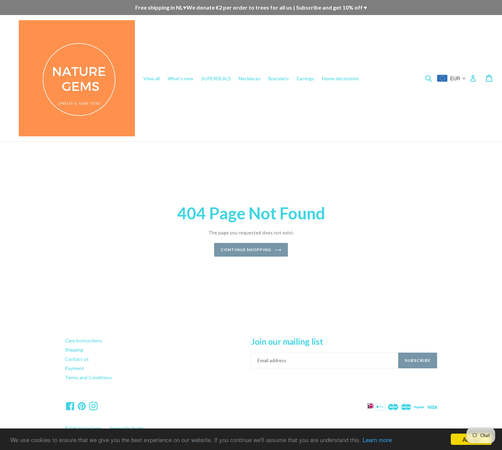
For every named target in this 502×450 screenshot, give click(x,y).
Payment (74, 368)
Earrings (305, 78)
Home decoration (340, 78)
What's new (180, 78)
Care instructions (83, 340)
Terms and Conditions (88, 377)
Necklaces (250, 78)
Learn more (377, 439)
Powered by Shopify (127, 428)
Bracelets (278, 78)
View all (151, 78)
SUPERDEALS (216, 78)
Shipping (74, 350)
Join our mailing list (287, 341)
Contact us (77, 359)
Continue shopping (246, 249)
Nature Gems (90, 428)
